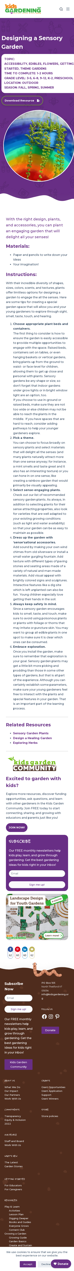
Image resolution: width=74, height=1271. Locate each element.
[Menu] (68, 9)
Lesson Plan (16, 1214)
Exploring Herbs (25, 743)
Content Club (17, 1229)
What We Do (12, 1087)
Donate (50, 1030)
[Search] (61, 9)
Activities (14, 1210)
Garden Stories (13, 1166)
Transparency (12, 1116)
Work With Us (12, 1098)
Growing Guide (18, 1237)
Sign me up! (37, 884)
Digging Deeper (18, 1218)
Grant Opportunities (53, 1087)
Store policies (49, 1116)
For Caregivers (13, 1189)
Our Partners (12, 1094)
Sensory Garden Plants (30, 733)
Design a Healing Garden (32, 738)
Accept (27, 1264)
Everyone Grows (19, 1225)
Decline (45, 1264)
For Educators (13, 1185)
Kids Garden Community (18, 1064)
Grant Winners (50, 1098)
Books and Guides (20, 1222)
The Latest (11, 1162)
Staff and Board (14, 1141)
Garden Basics (17, 1241)
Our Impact (11, 1090)
